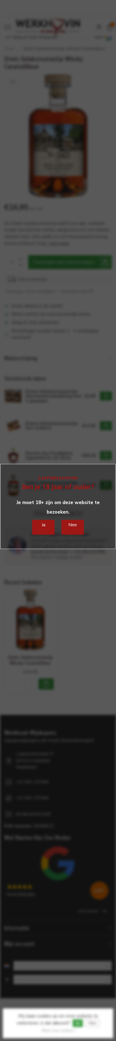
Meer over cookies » (59, 1030)
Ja (78, 1023)
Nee (92, 1023)
